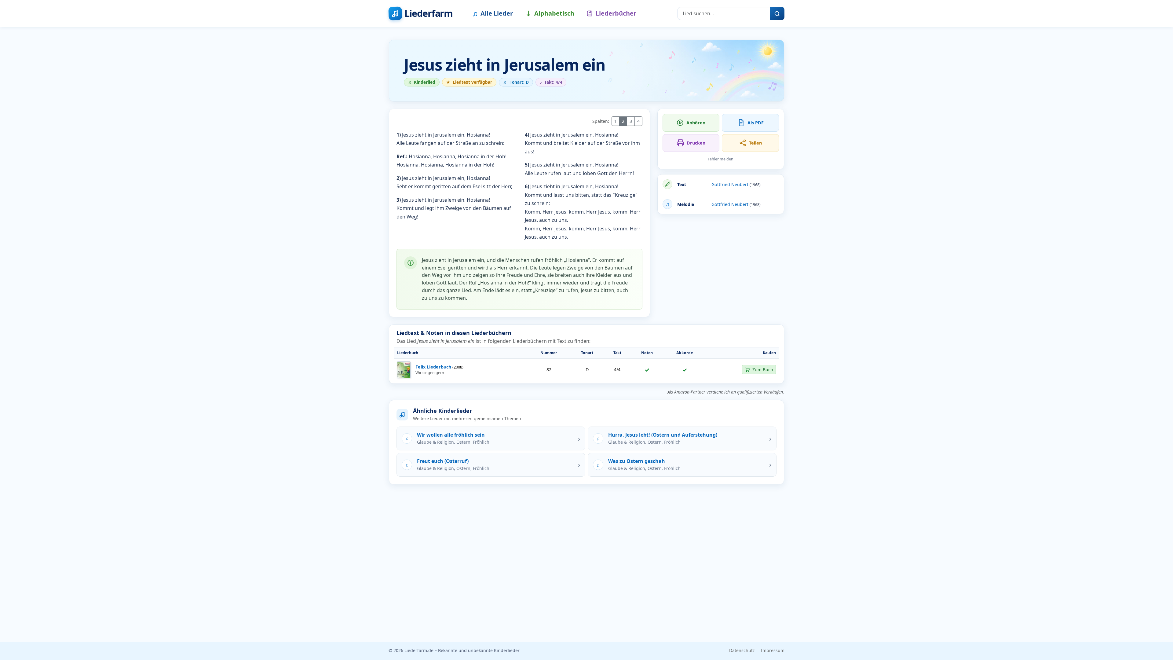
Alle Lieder (492, 13)
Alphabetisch (554, 13)
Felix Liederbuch (433, 367)
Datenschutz (742, 650)
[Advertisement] (720, 262)
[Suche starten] (777, 13)
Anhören (695, 123)
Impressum (772, 650)
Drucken (696, 143)
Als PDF (755, 123)
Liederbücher (616, 13)
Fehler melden (720, 159)
